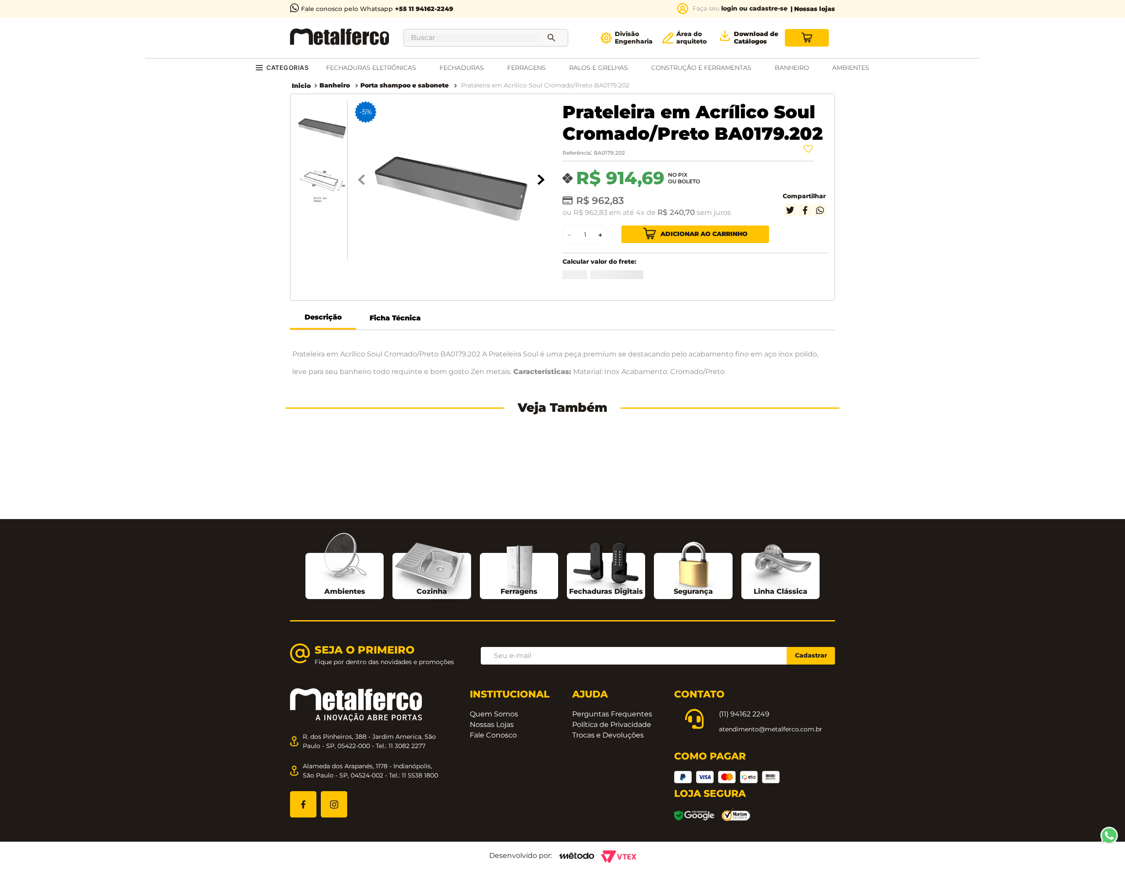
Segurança (693, 710)
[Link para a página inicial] (301, 85)
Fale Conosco (493, 853)
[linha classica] (780, 687)
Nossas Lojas (492, 843)
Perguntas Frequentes (612, 832)
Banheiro (334, 85)
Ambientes (344, 710)
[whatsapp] (820, 210)
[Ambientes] (344, 677)
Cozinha (432, 710)
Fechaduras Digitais (606, 710)
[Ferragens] (519, 686)
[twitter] (790, 210)
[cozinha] (432, 689)
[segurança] (693, 686)
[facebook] (805, 210)
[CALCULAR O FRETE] (648, 279)
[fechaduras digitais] (606, 686)
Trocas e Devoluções (608, 853)
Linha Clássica (780, 710)
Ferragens (519, 710)
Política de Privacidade (611, 843)
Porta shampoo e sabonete (404, 85)
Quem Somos (494, 832)
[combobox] (485, 38)
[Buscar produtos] (553, 38)
